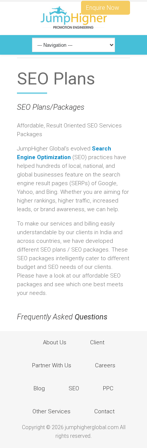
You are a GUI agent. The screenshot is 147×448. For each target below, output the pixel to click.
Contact (104, 411)
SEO (74, 388)
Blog (39, 388)
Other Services (51, 411)
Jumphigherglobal (73, 17)
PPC (108, 388)
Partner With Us (51, 365)
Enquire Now (103, 7)
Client (97, 342)
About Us (54, 342)
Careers (105, 365)
